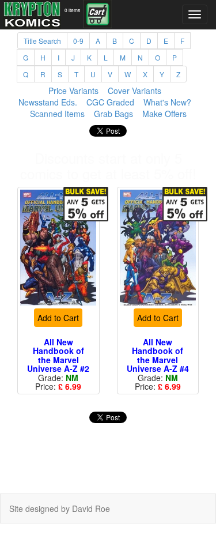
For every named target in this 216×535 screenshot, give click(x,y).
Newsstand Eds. (47, 102)
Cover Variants (134, 90)
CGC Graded (110, 102)
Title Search (42, 41)
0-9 (78, 41)
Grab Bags (113, 113)
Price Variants (73, 90)
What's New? (167, 102)
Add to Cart (58, 317)
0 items (72, 9)
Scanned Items (57, 113)
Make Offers (164, 113)
